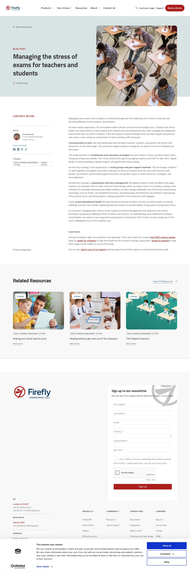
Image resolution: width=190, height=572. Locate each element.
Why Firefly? (135, 519)
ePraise (85, 530)
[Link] (26, 150)
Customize (165, 554)
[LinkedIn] (18, 150)
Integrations (135, 525)
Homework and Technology (141, 536)
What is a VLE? (136, 530)
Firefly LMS (87, 519)
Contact (159, 530)
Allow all (167, 545)
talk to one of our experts (93, 249)
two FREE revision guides (162, 237)
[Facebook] (14, 150)
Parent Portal (44, 163)
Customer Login (147, 8)
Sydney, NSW (18, 522)
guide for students (86, 240)
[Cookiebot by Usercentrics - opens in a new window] (18, 566)
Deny (166, 562)
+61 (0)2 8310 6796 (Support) (25, 525)
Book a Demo (175, 8)
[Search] (137, 8)
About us (159, 519)
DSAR (158, 536)
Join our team (161, 525)
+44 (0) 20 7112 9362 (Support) (26, 510)
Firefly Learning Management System (26, 163)
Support (160, 8)
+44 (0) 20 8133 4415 (22, 507)
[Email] (22, 150)
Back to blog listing (23, 27)
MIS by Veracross (89, 536)
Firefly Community (20, 538)
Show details (42, 566)
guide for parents (160, 240)
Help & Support (112, 525)
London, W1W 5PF (21, 504)
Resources (110, 519)
